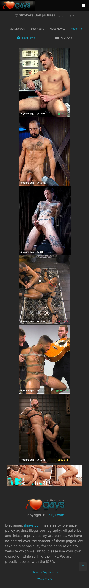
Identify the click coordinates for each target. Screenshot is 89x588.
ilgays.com (55, 515)
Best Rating (37, 28)
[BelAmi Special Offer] (44, 485)
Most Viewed (57, 28)
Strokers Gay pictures (45, 572)
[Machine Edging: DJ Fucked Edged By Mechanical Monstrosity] (44, 151)
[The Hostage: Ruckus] (45, 220)
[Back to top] (83, 566)
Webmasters (44, 578)
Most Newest (17, 28)
